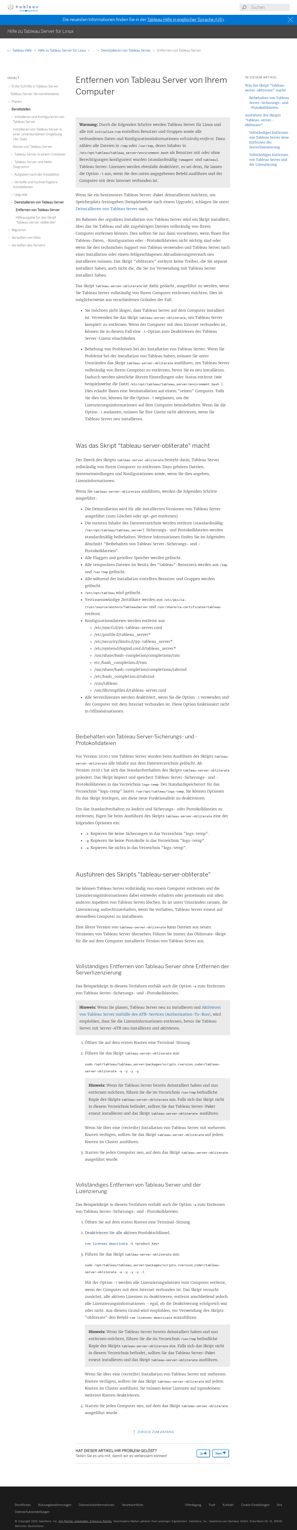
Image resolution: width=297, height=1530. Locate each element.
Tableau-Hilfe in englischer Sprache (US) (185, 19)
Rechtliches (23, 1505)
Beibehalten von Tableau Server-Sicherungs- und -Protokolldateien (269, 103)
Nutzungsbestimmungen (54, 1505)
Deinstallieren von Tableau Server (126, 51)
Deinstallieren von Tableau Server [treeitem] (39, 202)
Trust (212, 1505)
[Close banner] (291, 20)
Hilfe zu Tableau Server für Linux (62, 51)
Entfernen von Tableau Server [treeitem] (38, 210)
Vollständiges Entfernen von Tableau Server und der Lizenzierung (268, 160)
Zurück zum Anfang (155, 1432)
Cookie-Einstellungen (255, 1505)
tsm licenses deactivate (106, 1244)
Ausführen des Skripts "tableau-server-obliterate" (263, 120)
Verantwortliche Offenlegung (161, 1505)
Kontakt (228, 1505)
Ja (201, 1453)
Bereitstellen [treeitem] (21, 109)
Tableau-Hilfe (22, 51)
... (94, 51)
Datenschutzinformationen (96, 1505)
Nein (219, 1453)
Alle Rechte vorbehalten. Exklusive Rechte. (85, 1521)
